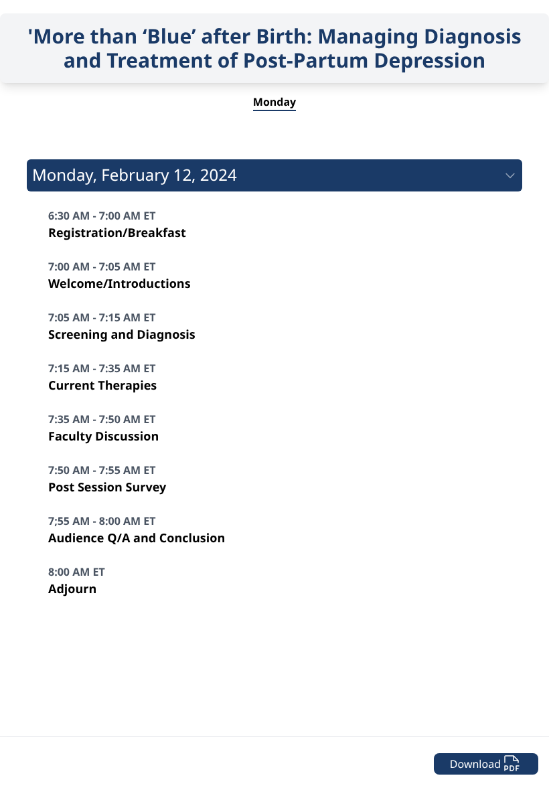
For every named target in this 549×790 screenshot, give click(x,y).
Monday (274, 101)
